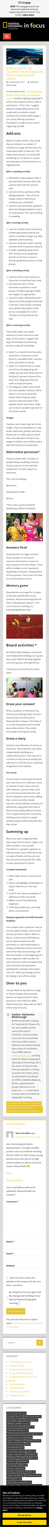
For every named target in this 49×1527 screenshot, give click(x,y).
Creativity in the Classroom (19, 1437)
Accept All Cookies (24, 1522)
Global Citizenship (16, 1455)
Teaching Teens (16, 1387)
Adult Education (33, 1417)
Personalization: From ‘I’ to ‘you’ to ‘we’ (24, 1104)
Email (10, 1253)
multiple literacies (16, 1468)
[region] (24, 1506)
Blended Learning (29, 1420)
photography (14, 1479)
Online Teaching (15, 1475)
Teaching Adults (17, 1384)
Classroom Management (21, 1373)
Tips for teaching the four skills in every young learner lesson (24, 95)
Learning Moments (28, 1458)
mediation (23, 1461)
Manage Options (24, 1515)
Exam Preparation (15, 1448)
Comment (12, 1201)
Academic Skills (16, 1365)
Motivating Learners (17, 1465)
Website (10, 1265)
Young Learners (17, 1395)
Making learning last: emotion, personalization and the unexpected (23, 1109)
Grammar (32, 1455)
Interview (12, 1458)
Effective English (15, 1444)
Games (31, 1451)
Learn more (28, 14)
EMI (27, 1444)
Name (10, 1241)
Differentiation (33, 1441)
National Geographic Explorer (21, 1472)
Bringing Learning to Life (21, 1369)
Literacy (11, 1461)
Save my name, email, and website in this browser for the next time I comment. (23, 1281)
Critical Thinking (15, 1441)
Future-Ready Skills (16, 1451)
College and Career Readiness (20, 1427)
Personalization (33, 1475)
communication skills (17, 1430)
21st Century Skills (16, 1413)
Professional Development (19, 1482)
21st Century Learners (20, 1361)
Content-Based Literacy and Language (24, 1434)
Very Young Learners (19, 1391)
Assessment (13, 1420)
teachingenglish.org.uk (22, 1055)
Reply (9, 1173)
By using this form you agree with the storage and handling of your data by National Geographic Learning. (25, 1298)
